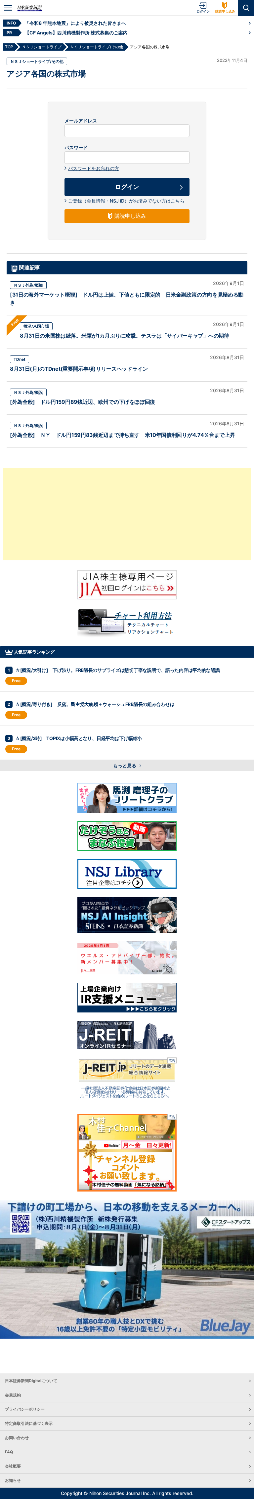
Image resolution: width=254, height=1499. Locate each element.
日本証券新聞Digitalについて (31, 1380)
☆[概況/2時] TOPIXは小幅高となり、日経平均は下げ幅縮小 (78, 738)
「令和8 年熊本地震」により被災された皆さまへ (75, 23)
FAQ (9, 1451)
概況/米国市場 (36, 326)
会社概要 (13, 1466)
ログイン (203, 11)
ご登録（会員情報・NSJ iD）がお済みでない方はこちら (126, 201)
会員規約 (13, 1394)
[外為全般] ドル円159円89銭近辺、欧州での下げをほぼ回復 (82, 401)
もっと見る (125, 765)
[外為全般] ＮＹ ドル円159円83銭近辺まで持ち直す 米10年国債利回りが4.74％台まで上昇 (122, 435)
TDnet (19, 359)
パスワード (76, 147)
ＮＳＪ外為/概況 (28, 392)
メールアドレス (80, 120)
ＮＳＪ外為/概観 (28, 285)
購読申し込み (225, 11)
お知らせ (13, 1480)
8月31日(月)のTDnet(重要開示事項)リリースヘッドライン (79, 368)
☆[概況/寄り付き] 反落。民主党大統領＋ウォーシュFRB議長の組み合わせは (94, 704)
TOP (9, 46)
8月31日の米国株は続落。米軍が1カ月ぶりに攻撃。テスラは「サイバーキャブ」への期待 (124, 335)
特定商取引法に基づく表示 (29, 1423)
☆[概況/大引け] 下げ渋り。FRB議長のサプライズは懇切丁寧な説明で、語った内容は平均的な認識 (117, 670)
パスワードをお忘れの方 (93, 168)
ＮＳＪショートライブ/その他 (37, 61)
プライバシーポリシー (25, 1409)
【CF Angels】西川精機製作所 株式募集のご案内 (76, 32)
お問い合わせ (17, 1437)
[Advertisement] (127, 514)
